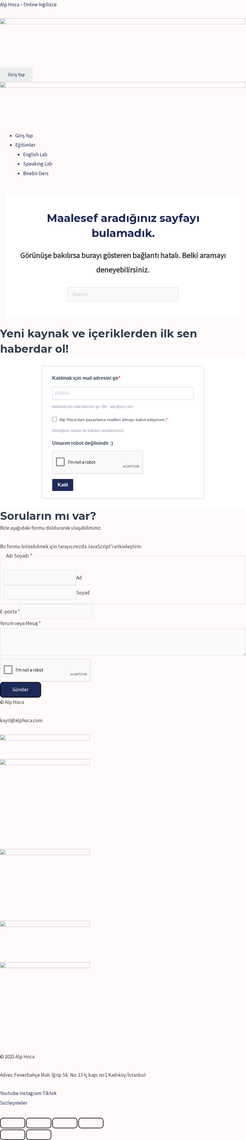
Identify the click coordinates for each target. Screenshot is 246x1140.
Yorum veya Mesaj (20, 623)
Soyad (83, 592)
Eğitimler (25, 145)
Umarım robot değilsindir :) (82, 443)
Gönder (20, 689)
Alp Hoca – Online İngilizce (28, 4)
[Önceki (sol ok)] (12, 1135)
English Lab (35, 154)
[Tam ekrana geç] (64, 1123)
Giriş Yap (24, 135)
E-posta (10, 611)
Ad (79, 577)
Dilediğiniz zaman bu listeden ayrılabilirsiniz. (88, 431)
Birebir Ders (36, 173)
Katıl (63, 484)
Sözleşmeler (13, 1103)
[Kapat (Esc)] (12, 1123)
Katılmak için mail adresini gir (85, 378)
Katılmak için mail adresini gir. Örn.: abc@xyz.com (92, 407)
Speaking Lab (37, 163)
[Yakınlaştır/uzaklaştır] (91, 1123)
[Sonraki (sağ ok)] (38, 1135)
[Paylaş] (38, 1123)
